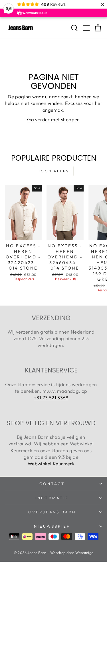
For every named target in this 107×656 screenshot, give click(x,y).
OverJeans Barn (52, 512)
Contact (52, 483)
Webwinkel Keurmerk (51, 463)
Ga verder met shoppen (53, 119)
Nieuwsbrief (52, 526)
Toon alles (53, 171)
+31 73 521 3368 (51, 397)
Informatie (52, 498)
